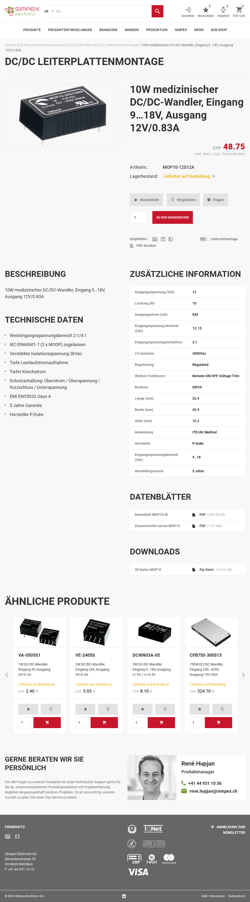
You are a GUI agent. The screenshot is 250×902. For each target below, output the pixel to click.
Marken (132, 30)
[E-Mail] (155, 239)
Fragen (218, 200)
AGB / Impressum (213, 896)
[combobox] (99, 11)
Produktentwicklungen (70, 30)
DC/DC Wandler (79, 45)
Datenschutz (237, 896)
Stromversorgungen (50, 45)
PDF (212, 515)
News (199, 30)
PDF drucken (146, 246)
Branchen (108, 30)
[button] (146, 199)
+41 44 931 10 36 (204, 783)
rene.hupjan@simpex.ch (213, 791)
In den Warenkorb (172, 217)
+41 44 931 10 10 (21, 869)
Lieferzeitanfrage (224, 239)
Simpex (181, 30)
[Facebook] (170, 239)
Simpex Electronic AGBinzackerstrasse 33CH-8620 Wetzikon (21, 859)
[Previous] (6, 675)
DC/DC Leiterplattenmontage (116, 45)
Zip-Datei (215, 570)
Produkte (32, 30)
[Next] (243, 675)
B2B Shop (219, 30)
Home (9, 45)
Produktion (156, 30)
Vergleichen (186, 200)
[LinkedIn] (163, 239)
